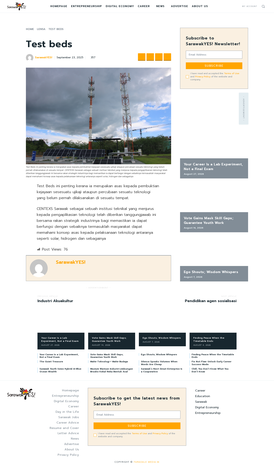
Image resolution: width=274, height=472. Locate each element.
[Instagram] (232, 6)
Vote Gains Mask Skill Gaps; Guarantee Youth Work (209, 220)
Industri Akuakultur (55, 301)
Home (30, 29)
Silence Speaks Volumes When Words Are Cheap (159, 363)
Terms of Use (231, 73)
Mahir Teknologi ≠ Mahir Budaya (109, 361)
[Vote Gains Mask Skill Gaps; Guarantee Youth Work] (214, 197)
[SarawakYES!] (30, 57)
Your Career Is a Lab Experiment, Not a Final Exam (213, 167)
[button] (263, 6)
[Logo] (16, 6)
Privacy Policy (202, 76)
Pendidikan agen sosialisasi (211, 301)
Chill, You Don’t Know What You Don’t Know (210, 370)
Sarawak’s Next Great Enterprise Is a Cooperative (161, 370)
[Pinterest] (159, 57)
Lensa (41, 29)
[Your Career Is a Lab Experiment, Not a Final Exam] (214, 143)
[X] (237, 6)
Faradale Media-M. (147, 462)
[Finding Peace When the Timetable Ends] (213, 322)
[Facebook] (228, 6)
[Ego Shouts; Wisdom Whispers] (214, 251)
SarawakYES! (43, 57)
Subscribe (214, 66)
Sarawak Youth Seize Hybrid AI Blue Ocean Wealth (60, 370)
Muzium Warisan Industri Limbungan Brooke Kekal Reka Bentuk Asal (111, 370)
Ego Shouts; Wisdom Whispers (211, 272)
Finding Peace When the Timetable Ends (208, 339)
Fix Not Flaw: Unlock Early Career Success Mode (211, 363)
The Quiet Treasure (51, 361)
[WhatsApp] (167, 57)
